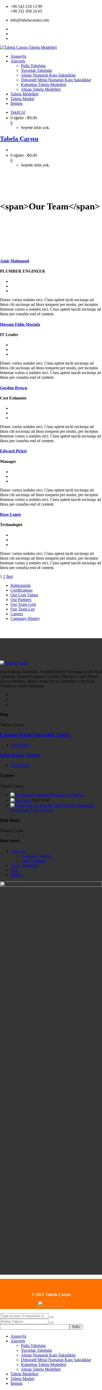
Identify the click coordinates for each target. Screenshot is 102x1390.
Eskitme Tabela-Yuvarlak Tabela (35, 735)
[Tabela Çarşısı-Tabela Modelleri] (28, 47)
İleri (9, 576)
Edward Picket (13, 451)
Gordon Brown (13, 388)
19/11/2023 (19, 765)
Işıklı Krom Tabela (20, 755)
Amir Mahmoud (14, 261)
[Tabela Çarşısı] (13, 663)
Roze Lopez (10, 514)
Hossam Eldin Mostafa (20, 324)
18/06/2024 (19, 745)
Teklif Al (17, 112)
